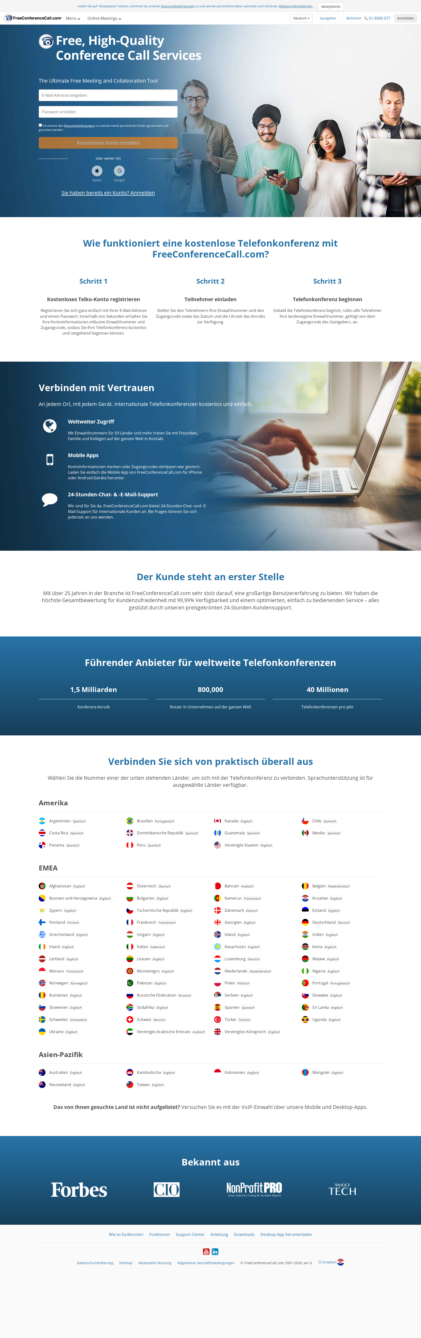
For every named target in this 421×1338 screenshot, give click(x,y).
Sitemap (126, 1263)
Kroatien (329, 1262)
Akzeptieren (331, 6)
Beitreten (354, 18)
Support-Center (190, 1234)
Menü (71, 18)
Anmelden (405, 18)
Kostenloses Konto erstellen (108, 142)
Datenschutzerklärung (95, 1263)
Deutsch (300, 18)
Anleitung (219, 1234)
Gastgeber (328, 18)
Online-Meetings (102, 18)
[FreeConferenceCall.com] (33, 18)
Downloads (244, 1234)
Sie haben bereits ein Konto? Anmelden (108, 192)
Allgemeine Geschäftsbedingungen (206, 1263)
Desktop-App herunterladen (286, 1234)
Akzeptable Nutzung (155, 1263)
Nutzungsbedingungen (177, 6)
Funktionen (159, 1234)
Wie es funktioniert (126, 1234)
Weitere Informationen (295, 6)
